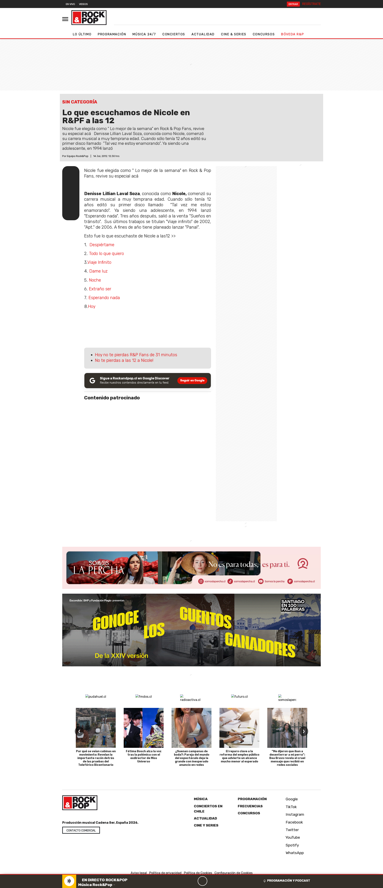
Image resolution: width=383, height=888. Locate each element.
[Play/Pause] (202, 881)
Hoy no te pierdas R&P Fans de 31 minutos (136, 354)
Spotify (292, 845)
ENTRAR (293, 4)
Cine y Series (206, 825)
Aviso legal (139, 873)
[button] (191, 874)
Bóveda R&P (292, 34)
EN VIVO (70, 4)
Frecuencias (250, 806)
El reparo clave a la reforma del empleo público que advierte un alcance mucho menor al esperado (239, 756)
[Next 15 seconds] (212, 881)
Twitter (292, 829)
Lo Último (82, 34)
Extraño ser (100, 288)
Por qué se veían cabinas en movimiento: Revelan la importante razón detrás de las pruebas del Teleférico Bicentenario (96, 758)
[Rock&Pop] (89, 17)
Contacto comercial (81, 830)
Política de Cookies (198, 873)
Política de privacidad (165, 873)
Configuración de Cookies (233, 873)
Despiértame (102, 244)
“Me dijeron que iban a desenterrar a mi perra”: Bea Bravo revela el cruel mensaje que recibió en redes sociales (287, 758)
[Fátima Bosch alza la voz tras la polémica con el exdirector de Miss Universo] (144, 728)
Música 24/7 (144, 34)
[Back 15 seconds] (193, 881)
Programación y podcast (289, 880)
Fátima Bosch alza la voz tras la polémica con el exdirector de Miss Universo (144, 756)
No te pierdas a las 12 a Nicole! (124, 360)
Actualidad (203, 34)
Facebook (294, 822)
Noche (95, 280)
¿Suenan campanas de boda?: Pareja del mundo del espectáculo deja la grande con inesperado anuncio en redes (191, 758)
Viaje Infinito (99, 262)
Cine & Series (233, 34)
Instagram (294, 814)
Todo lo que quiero (106, 253)
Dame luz (98, 271)
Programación (112, 34)
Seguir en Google (192, 380)
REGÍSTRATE (311, 4)
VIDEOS (83, 4)
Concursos (264, 34)
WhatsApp (294, 852)
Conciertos (173, 34)
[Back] (183, 881)
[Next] (221, 881)
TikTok (291, 807)
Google (291, 799)
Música (201, 799)
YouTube (292, 837)
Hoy (91, 306)
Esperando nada (104, 297)
